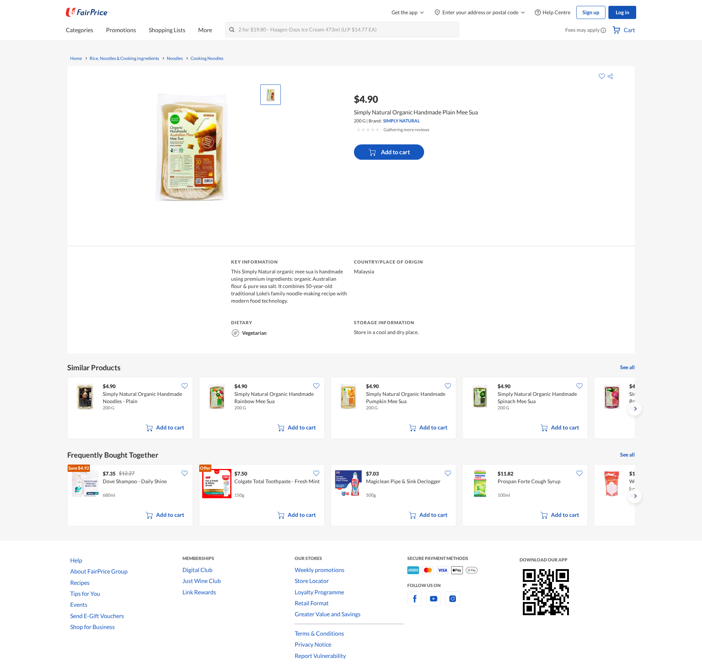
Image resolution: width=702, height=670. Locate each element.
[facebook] (414, 602)
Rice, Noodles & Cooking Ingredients (124, 58)
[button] (603, 30)
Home (76, 58)
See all (627, 367)
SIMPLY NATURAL (401, 121)
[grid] (351, 408)
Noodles (175, 58)
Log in (622, 12)
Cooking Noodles (206, 58)
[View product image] (270, 95)
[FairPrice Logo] (86, 12)
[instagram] (452, 602)
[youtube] (433, 602)
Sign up (590, 12)
